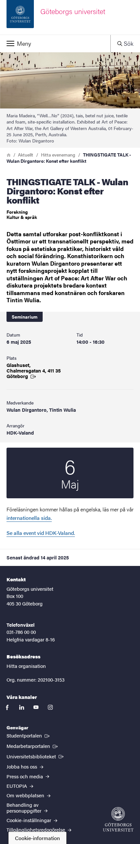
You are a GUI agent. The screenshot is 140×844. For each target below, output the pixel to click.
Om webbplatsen (26, 795)
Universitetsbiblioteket (36, 756)
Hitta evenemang (58, 154)
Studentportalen (29, 735)
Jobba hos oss (22, 766)
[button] (55, 43)
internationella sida (29, 517)
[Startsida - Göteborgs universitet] (118, 819)
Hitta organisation (26, 665)
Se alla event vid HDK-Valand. (41, 533)
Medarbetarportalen (33, 745)
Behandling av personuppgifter (25, 807)
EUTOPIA (17, 785)
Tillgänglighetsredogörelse (36, 829)
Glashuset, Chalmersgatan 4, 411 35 (34, 370)
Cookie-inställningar (29, 820)
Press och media (25, 776)
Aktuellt (25, 154)
